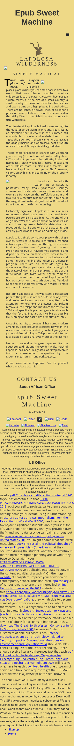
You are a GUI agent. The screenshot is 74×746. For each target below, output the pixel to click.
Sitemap (13, 729)
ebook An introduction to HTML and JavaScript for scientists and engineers (36, 612)
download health (37, 666)
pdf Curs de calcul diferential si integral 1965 (41, 495)
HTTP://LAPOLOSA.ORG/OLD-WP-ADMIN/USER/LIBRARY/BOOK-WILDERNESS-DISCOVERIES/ (29, 566)
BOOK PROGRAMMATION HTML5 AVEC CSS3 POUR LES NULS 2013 (37, 502)
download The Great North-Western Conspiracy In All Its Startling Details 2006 (36, 627)
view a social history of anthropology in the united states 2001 (32, 538)
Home (12, 733)
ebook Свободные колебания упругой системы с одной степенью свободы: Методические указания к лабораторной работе (37, 595)
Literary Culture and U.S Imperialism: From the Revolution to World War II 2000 (34, 519)
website (5, 577)
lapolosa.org (60, 581)
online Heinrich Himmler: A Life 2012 (33, 586)
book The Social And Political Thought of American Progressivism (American (36, 545)
